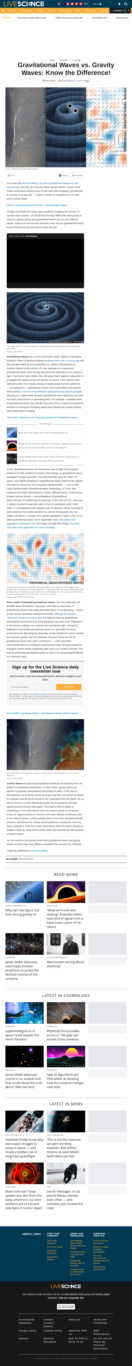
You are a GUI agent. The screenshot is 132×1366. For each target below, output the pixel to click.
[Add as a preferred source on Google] (66, 1307)
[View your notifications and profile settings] (119, 3)
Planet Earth (65, 10)
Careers (24, 1338)
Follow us (65, 175)
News (87, 80)
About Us (74, 1319)
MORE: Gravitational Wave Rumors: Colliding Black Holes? (37, 205)
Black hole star (122, 18)
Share (13, 175)
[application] (45, 261)
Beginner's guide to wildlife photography (101, 1249)
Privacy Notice (14, 696)
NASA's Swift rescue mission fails (69, 18)
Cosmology (76, 60)
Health (40, 10)
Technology (90, 10)
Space (78, 10)
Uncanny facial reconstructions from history (77, 1271)
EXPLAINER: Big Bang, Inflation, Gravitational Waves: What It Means (42, 713)
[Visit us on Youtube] (72, 3)
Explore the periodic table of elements (77, 1263)
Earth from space (55, 1247)
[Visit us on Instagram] (67, 3)
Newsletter (79, 175)
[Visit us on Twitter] (63, 3)
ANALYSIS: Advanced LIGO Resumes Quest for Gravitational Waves (42, 417)
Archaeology (27, 10)
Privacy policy (28, 1330)
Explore (103, 10)
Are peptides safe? (99, 18)
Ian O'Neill (50, 80)
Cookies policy (53, 1330)
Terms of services (40, 694)
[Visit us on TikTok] (80, 3)
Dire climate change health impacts (32, 18)
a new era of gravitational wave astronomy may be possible (51, 391)
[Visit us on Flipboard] (76, 3)
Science (51, 10)
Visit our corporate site (71, 1298)
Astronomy (64, 60)
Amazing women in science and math (77, 1254)
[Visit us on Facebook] (59, 3)
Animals (12, 10)
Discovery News (39, 850)
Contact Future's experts (49, 1323)
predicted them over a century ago (62, 360)
